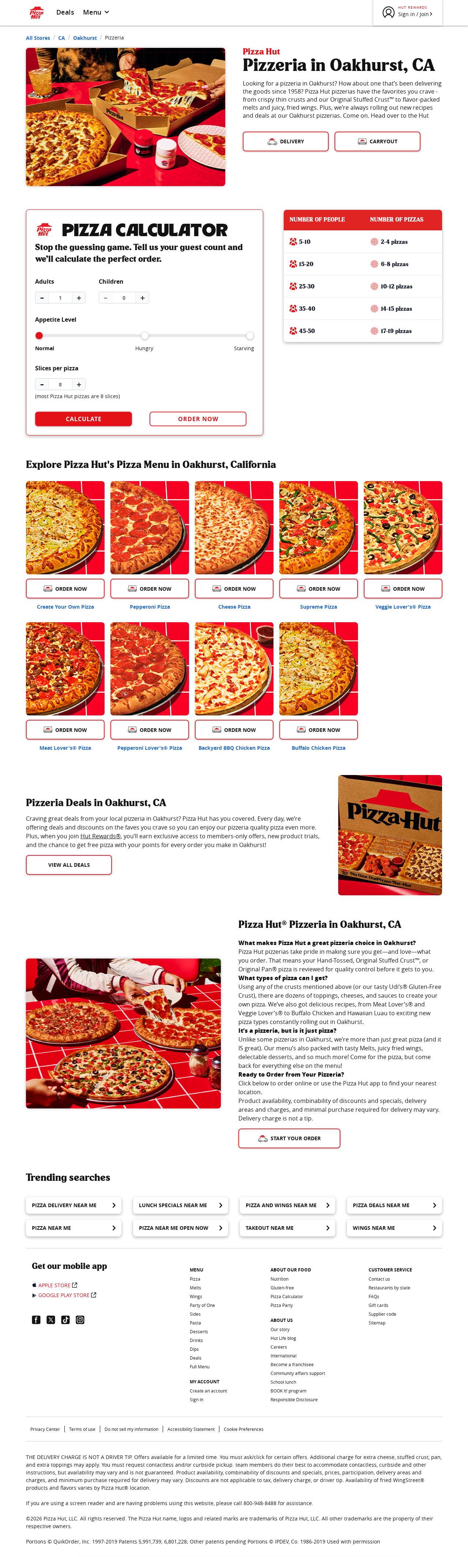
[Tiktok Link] (68, 1319)
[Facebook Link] (39, 1319)
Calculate (84, 419)
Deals (65, 12)
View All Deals (69, 864)
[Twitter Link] (53, 1319)
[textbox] (173, 831)
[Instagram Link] (83, 1319)
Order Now (198, 419)
